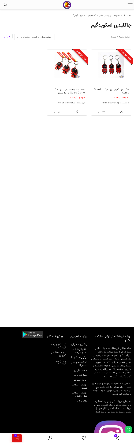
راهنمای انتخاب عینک (79, 386)
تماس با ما (82, 401)
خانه (129, 15)
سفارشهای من (80, 375)
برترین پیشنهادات (78, 357)
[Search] (5, 4)
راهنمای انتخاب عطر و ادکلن (79, 394)
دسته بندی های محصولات (79, 363)
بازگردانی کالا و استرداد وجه (79, 350)
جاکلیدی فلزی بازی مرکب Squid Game (111, 91)
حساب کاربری (80, 370)
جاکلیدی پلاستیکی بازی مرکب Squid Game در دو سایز (68, 91)
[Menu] (130, 4)
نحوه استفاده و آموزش (58, 354)
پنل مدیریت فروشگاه (60, 362)
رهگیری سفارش (79, 344)
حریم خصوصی (80, 380)
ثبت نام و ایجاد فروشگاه (58, 346)
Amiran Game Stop (111, 103)
